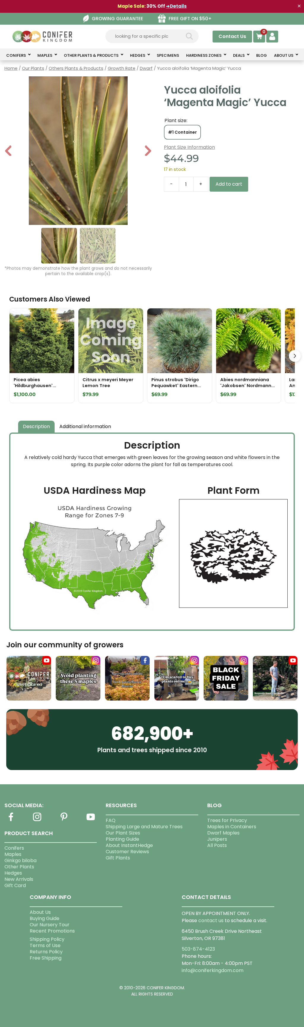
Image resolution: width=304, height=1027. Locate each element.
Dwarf (146, 68)
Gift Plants (118, 857)
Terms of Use (45, 945)
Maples (12, 854)
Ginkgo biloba (20, 860)
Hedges (13, 873)
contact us (211, 920)
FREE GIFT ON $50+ (190, 18)
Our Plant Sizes (123, 832)
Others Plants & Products (76, 68)
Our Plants (33, 68)
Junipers (217, 839)
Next (148, 151)
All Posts (217, 845)
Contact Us (232, 36)
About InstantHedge (129, 845)
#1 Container (182, 132)
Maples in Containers (231, 826)
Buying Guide (44, 918)
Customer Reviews (127, 851)
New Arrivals (18, 879)
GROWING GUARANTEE (117, 18)
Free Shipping (45, 958)
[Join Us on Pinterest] (64, 820)
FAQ (110, 820)
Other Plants (19, 866)
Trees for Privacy (227, 820)
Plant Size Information (189, 147)
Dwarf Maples (223, 832)
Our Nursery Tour (49, 924)
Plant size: (175, 120)
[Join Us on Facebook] (10, 820)
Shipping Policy (47, 939)
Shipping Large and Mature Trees (144, 826)
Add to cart (229, 184)
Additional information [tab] (85, 426)
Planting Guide (122, 839)
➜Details (176, 6)
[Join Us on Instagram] (37, 820)
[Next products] (295, 356)
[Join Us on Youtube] (90, 820)
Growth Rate (121, 68)
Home (11, 68)
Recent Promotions (52, 930)
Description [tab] (36, 426)
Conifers (14, 848)
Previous (8, 151)
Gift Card (15, 885)
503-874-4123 (198, 949)
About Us (40, 912)
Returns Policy (46, 951)
